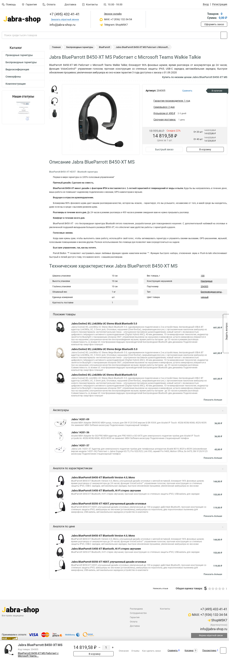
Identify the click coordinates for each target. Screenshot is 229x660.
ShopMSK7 (219, 620)
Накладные (206, 281)
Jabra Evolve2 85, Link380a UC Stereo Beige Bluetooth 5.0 (104, 349)
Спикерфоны (13, 76)
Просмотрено (209, 650)
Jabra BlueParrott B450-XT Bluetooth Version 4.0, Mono (103, 477)
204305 (204, 286)
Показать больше (213, 400)
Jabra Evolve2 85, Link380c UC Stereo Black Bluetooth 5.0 (104, 374)
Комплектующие (16, 83)
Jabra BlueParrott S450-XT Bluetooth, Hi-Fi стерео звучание (106, 490)
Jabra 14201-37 (80, 445)
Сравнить (173, 650)
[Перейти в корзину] (203, 16)
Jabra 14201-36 (80, 432)
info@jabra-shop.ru (213, 629)
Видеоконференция (17, 69)
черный (204, 297)
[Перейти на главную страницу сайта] (22, 19)
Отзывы (135, 651)
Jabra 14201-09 (80, 419)
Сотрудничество (138, 613)
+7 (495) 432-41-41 (64, 14)
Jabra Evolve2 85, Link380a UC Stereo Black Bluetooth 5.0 (104, 323)
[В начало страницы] (223, 650)
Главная (56, 47)
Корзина (189, 650)
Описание (124, 651)
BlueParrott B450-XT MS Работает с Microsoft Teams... (38, 654)
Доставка (70, 4)
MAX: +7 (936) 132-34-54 (118, 19)
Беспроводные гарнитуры (21, 62)
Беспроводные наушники (213, 292)
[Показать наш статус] (23, 111)
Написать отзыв (160, 588)
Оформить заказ (214, 24)
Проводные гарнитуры (19, 55)
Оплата (51, 4)
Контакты (92, 4)
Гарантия (31, 4)
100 (202, 276)
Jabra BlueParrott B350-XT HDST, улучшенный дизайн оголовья (108, 503)
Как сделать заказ (151, 651)
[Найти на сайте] (224, 35)
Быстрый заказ (164, 149)
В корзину (205, 149)
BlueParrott (104, 47)
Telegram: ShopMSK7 (116, 24)
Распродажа (136, 609)
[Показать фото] (54, 89)
